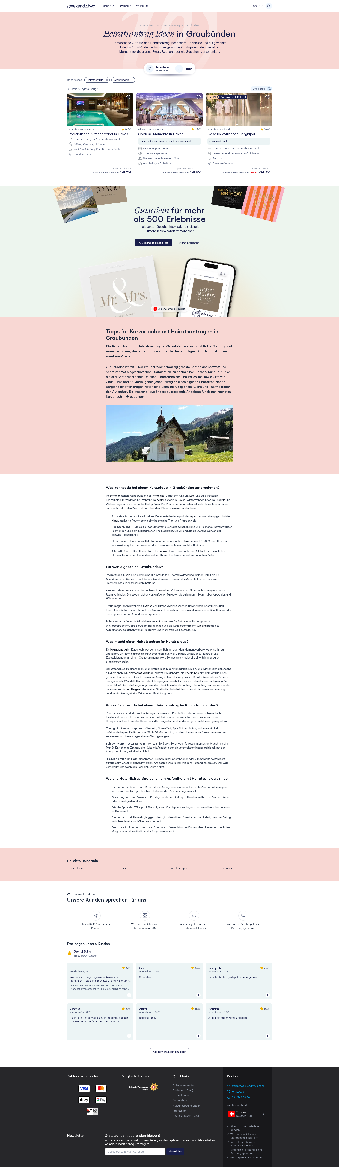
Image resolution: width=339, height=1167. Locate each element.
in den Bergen (131, 689)
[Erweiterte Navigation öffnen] (154, 6)
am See (211, 685)
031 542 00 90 (241, 1097)
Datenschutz (180, 1100)
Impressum (179, 1110)
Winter (160, 500)
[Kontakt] (254, 6)
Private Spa (192, 673)
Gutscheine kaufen (184, 1085)
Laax (192, 495)
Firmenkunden (181, 1095)
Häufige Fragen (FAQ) (186, 1115)
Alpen (193, 516)
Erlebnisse (108, 6)
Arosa (148, 606)
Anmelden (175, 1151)
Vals (127, 575)
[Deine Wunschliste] (260, 6)
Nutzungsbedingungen (186, 1105)
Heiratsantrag (118, 649)
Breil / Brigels (179, 868)
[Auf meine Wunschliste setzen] (128, 97)
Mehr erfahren (189, 243)
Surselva (201, 625)
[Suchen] (269, 6)
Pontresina (157, 495)
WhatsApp (237, 1091)
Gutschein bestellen (153, 243)
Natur (115, 520)
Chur (125, 551)
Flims (186, 541)
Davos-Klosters (76, 868)
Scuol (129, 504)
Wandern (164, 590)
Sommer (115, 495)
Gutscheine (124, 6)
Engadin (220, 500)
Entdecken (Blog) (183, 1090)
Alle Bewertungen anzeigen (169, 1051)
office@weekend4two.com (248, 1086)
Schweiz (164, 551)
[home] (81, 6)
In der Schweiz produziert (171, 308)
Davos (181, 500)
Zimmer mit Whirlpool (141, 673)
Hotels (159, 621)
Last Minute (141, 6)
